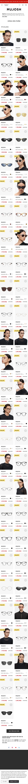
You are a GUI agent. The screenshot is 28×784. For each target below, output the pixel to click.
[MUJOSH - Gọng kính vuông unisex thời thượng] (6, 312)
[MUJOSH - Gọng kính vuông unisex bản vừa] (6, 536)
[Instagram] (12, 748)
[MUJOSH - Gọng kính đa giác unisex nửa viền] (6, 262)
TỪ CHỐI (5, 781)
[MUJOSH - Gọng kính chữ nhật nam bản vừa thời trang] (6, 511)
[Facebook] (9, 748)
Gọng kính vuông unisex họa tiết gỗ (9, 423)
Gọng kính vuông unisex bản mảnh (9, 374)
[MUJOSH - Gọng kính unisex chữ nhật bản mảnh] (21, 386)
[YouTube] (16, 748)
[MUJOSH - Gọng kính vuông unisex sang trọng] (21, 461)
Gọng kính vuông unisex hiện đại (8, 249)
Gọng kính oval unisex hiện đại (8, 199)
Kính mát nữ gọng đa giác (22, 50)
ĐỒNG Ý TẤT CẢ (13, 781)
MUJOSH (3, 48)
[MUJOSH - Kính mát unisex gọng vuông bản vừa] (6, 287)
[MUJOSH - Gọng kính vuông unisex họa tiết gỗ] (6, 411)
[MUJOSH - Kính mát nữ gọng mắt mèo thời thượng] (6, 162)
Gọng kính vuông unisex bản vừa (8, 548)
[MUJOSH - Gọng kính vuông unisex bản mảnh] (6, 361)
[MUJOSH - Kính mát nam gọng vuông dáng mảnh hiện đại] (21, 112)
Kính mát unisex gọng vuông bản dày (9, 723)
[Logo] (6, 4)
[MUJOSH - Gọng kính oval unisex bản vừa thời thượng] (6, 636)
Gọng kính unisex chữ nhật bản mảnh (9, 448)
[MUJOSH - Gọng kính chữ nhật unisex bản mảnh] (21, 312)
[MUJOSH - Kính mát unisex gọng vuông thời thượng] (6, 660)
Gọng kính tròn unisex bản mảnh (8, 498)
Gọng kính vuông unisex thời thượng (9, 324)
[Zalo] (19, 748)
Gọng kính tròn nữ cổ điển (7, 598)
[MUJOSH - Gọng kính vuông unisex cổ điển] (21, 411)
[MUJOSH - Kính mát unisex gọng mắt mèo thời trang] (6, 137)
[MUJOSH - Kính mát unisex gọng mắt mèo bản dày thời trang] (6, 112)
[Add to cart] (11, 31)
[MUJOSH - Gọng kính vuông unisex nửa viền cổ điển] (6, 212)
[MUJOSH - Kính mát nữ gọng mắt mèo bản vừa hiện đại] (21, 162)
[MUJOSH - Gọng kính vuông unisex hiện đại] (6, 237)
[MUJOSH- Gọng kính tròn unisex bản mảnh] (21, 287)
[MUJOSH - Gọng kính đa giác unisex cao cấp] (21, 685)
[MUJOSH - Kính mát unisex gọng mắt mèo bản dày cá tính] (6, 87)
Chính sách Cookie (11, 777)
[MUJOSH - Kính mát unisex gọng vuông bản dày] (6, 710)
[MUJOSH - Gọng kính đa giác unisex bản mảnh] (6, 336)
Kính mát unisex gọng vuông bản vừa (9, 299)
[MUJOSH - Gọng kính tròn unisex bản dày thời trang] (21, 212)
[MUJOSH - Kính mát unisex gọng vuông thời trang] (21, 237)
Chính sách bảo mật (20, 777)
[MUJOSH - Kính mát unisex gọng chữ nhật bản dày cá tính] (21, 62)
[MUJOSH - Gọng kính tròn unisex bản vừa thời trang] (21, 511)
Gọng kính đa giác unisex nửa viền (9, 274)
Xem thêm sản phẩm (14, 731)
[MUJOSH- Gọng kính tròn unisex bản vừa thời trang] (6, 37)
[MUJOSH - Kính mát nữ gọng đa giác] (21, 37)
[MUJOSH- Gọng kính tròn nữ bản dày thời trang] (6, 62)
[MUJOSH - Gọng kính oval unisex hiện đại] (6, 187)
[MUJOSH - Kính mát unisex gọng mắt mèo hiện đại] (21, 87)
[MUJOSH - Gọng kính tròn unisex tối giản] (6, 561)
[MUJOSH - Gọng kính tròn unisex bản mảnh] (6, 486)
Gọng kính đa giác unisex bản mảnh (9, 349)
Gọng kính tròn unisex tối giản (8, 573)
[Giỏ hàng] (26, 5)
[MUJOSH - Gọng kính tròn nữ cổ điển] (6, 586)
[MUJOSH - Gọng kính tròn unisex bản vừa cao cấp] (21, 361)
